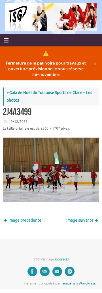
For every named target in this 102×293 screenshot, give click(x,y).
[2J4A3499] (51, 170)
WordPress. (87, 283)
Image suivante (80, 220)
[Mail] (45, 271)
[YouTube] (57, 271)
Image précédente (24, 220)
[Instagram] (70, 271)
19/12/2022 (18, 121)
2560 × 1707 (50, 128)
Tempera (68, 283)
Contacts (62, 259)
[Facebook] (32, 271)
